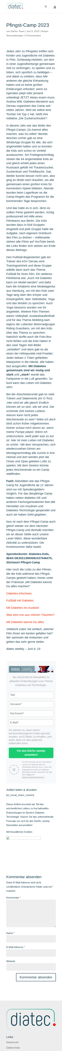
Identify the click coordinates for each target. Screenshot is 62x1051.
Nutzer (44, 31)
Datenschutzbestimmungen (33, 777)
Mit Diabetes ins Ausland (23, 607)
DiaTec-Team (17, 31)
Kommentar (13, 897)
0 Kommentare (33, 35)
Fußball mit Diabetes (20, 600)
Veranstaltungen (14, 35)
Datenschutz (13, 1047)
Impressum (12, 1042)
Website (10, 961)
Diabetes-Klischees (19, 593)
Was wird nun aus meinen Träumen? (30, 614)
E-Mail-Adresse (15, 947)
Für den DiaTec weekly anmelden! (31, 752)
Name (10, 933)
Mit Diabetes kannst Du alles (25, 622)
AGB (29, 775)
